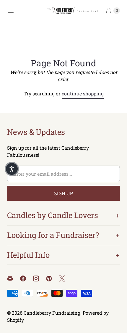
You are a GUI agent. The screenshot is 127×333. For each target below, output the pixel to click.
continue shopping (83, 93)
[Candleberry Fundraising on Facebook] (26, 278)
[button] (12, 169)
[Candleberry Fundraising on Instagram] (39, 278)
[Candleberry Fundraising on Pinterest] (52, 278)
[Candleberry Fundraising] (73, 10)
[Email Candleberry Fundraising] (13, 278)
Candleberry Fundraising (52, 313)
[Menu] (11, 11)
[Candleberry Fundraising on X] (65, 278)
